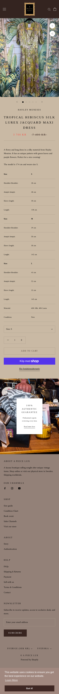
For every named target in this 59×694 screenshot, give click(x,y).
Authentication (10, 549)
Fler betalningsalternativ (29, 369)
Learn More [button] (11, 680)
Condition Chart (11, 511)
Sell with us (9, 582)
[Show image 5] (36, 102)
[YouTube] (19, 488)
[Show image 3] (29, 102)
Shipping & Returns (12, 571)
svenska (43, 648)
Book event (9, 516)
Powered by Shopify (29, 660)
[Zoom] (52, 25)
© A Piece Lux (29, 655)
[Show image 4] (33, 102)
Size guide (8, 506)
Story (6, 544)
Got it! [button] (29, 688)
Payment (7, 577)
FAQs (6, 566)
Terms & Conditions (13, 587)
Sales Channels (10, 521)
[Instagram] (12, 488)
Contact (7, 592)
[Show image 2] (26, 102)
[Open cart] (54, 9)
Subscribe (15, 633)
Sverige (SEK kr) (18, 648)
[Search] (49, 9)
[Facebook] (5, 488)
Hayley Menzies (29, 110)
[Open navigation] (4, 9)
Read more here (29, 426)
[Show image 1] (23, 102)
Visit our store (10, 526)
